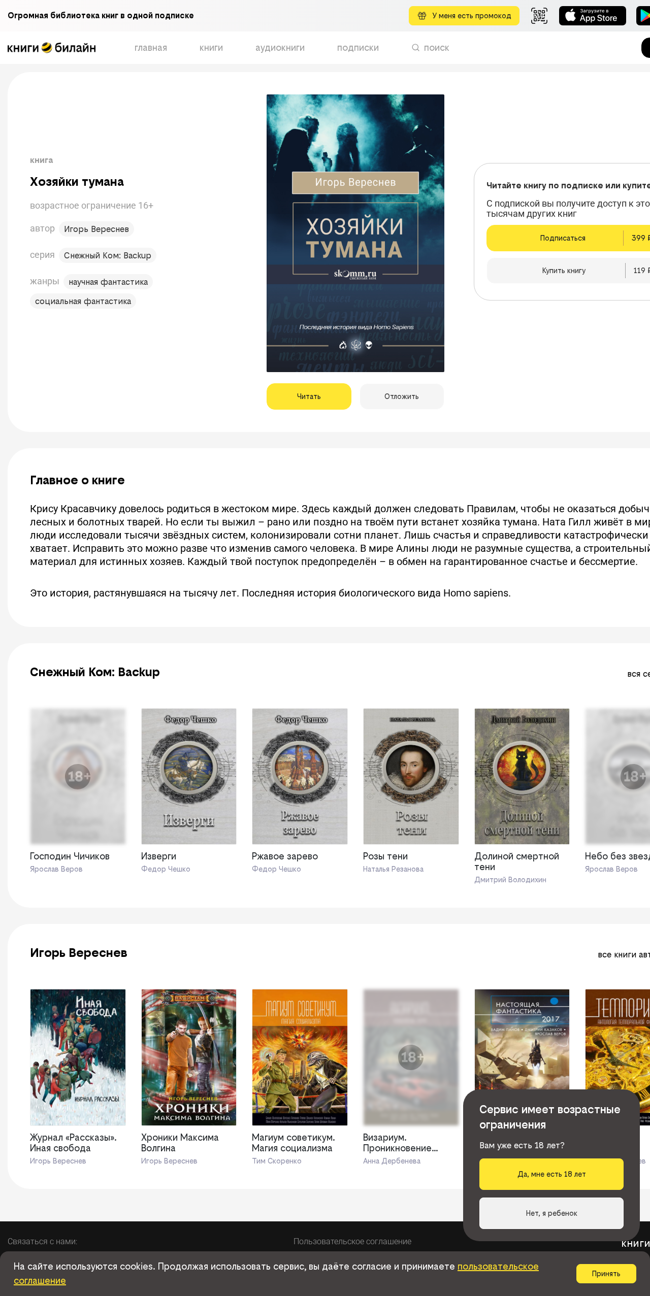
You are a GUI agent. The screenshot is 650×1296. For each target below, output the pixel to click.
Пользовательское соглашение (352, 1241)
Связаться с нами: (42, 1241)
